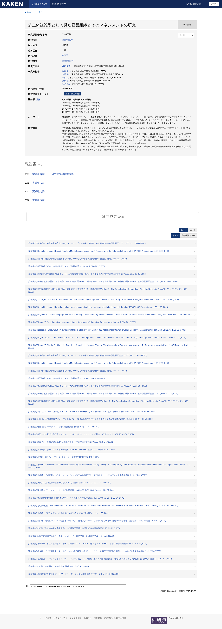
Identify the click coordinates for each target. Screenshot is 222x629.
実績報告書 (38, 174)
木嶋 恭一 (66, 74)
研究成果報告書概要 (63, 174)
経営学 (65, 55)
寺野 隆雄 (66, 71)
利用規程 (98, 618)
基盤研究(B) (67, 40)
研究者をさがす (59, 4)
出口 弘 (65, 77)
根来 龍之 (66, 84)
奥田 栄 (65, 81)
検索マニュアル (60, 618)
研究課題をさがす (39, 4)
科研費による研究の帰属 (115, 618)
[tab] (112, 216)
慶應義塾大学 (68, 61)
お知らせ (88, 618)
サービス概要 (45, 618)
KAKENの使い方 (193, 4)
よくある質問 (75, 618)
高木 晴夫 (66, 66)
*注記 (38, 99)
